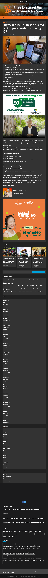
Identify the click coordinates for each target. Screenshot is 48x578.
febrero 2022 (6, 422)
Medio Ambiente (6, 448)
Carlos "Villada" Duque (7, 34)
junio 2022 (5, 413)
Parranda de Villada (12, 560)
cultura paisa (27, 548)
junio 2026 (5, 304)
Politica (4, 457)
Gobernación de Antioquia (8, 555)
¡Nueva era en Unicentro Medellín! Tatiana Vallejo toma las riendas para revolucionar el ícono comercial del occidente (23, 261)
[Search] (44, 17)
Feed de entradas (7, 476)
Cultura (4, 432)
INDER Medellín (32, 555)
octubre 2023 (6, 377)
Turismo (5, 464)
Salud (4, 460)
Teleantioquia (34, 560)
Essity (14, 553)
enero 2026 (5, 316)
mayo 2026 (5, 307)
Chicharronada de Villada (8, 546)
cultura (22, 548)
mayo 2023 (5, 388)
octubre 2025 (6, 322)
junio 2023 (5, 386)
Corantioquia (16, 548)
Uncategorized (6, 467)
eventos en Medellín (20, 553)
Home (4, 570)
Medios (4, 450)
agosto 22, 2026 (21, 266)
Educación (5, 439)
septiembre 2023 (6, 379)
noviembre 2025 (6, 320)
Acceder (5, 474)
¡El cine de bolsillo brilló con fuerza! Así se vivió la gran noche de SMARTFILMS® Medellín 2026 (38, 261)
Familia (26, 553)
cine (19, 546)
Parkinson (5, 560)
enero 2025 (5, 343)
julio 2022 (5, 411)
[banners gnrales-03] (24, 219)
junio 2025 (5, 331)
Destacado (5, 436)
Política (4, 455)
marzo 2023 (5, 393)
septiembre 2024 (6, 352)
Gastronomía (6, 446)
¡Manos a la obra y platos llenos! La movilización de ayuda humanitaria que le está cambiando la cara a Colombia (24, 292)
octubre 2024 (6, 350)
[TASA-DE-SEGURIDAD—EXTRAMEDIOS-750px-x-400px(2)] (24, 104)
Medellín (24, 558)
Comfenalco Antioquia (7, 548)
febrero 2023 (6, 395)
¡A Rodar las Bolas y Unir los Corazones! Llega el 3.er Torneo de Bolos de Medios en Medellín (8, 260)
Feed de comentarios (7, 478)
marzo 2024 (5, 365)
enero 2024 (5, 370)
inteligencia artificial (7, 558)
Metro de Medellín (38, 558)
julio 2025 (5, 329)
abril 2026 (5, 309)
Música (4, 453)
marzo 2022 (5, 420)
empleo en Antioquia (7, 553)
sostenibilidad (27, 560)
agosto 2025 (6, 327)
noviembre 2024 (6, 347)
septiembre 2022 (6, 406)
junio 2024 (5, 359)
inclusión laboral (25, 555)
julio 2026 (5, 302)
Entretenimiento (40, 255)
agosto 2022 (6, 408)
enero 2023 (5, 397)
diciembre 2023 (6, 372)
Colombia (32, 546)
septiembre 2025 (6, 325)
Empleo (4, 441)
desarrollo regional (36, 548)
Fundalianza (32, 553)
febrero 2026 (6, 313)
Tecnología (5, 462)
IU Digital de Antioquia (17, 558)
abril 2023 (5, 390)
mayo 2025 (5, 334)
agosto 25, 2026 (6, 265)
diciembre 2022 (6, 399)
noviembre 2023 (6, 375)
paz (18, 560)
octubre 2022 (6, 404)
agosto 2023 (6, 381)
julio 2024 (5, 356)
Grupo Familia (17, 555)
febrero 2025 (6, 341)
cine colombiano (25, 546)
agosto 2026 (6, 300)
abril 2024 (5, 363)
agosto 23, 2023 (15, 34)
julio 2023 (5, 384)
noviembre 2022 (6, 402)
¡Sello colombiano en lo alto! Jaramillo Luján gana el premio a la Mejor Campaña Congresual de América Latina (22, 288)
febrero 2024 (6, 368)
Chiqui (16, 546)
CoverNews (33, 576)
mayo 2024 (5, 361)
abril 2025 (5, 336)
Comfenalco (37, 546)
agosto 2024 (6, 354)
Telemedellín (41, 560)
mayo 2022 (5, 415)
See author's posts (18, 193)
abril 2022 (5, 418)
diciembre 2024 (6, 345)
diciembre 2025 (6, 318)
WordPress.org (6, 481)
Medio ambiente (31, 558)
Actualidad (5, 22)
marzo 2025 (5, 338)
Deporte (9, 255)
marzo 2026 (5, 311)
